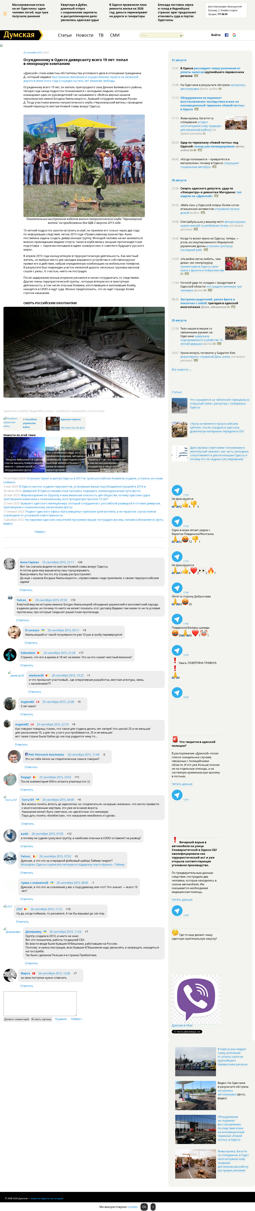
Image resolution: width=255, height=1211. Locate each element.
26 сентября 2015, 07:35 (47, 834)
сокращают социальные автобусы (209, 165)
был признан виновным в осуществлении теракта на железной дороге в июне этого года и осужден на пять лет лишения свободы (80, 79)
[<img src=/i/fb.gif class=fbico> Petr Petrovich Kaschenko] (14, 762)
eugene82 (27, 702)
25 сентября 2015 (32, 52)
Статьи (65, 35)
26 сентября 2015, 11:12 (46, 909)
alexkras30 (36, 675)
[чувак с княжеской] (9, 890)
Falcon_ (22, 600)
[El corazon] (14, 638)
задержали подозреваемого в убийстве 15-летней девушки (201, 340)
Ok (144, 1207)
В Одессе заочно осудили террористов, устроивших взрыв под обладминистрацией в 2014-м (82, 486)
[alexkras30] (16, 675)
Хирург (26, 777)
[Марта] (9, 981)
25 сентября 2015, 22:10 (53, 724)
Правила (61, 1019)
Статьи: (177, 392)
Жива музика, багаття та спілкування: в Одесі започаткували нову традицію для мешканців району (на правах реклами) (233, 1160)
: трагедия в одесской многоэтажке (209, 305)
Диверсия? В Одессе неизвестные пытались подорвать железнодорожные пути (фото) (82, 491)
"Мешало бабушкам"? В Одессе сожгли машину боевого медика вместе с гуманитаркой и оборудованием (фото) (24, 465)
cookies (133, 1207)
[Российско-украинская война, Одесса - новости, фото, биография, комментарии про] (12, 426)
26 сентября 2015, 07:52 (55, 856)
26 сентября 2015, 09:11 (63, 630)
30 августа (179, 180)
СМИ (115, 35)
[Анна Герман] (9, 569)
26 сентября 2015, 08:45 (72, 883)
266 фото (80, 427)
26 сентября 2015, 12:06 (54, 973)
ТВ (101, 35)
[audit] (9, 841)
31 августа (179, 60)
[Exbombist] (9, 660)
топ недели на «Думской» (210, 194)
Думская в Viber (182, 1025)
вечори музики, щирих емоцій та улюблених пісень (213, 223)
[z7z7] (7, 906)
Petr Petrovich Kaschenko (46, 754)
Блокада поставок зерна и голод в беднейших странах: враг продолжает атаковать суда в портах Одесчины (177, 12)
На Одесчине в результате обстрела (205, 85)
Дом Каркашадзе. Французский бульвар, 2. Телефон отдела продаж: (225, 10)
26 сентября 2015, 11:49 (83, 754)
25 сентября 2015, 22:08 (58, 702)
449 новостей (67, 427)
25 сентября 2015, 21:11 (58, 562)
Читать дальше (182, 784)
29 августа (179, 320)
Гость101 (28, 800)
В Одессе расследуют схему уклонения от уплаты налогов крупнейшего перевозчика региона (232, 1056)
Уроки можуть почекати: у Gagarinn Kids (207, 353)
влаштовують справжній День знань (205, 357)
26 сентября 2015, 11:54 (65, 932)
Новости (84, 35)
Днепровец (33, 932)
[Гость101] (10, 800)
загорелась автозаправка (227, 1092)
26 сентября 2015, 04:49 (58, 800)
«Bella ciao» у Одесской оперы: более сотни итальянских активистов (209, 207)
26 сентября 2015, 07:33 (51, 600)
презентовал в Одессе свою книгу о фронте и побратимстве (202, 268)
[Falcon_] (10, 599)
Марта (25, 973)
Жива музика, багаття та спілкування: (196, 120)
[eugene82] (9, 709)
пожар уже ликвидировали (214, 146)
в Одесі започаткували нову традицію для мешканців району (200, 126)
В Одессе (187, 68)
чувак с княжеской (34, 883)
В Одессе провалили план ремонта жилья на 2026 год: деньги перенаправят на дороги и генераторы (128, 10)
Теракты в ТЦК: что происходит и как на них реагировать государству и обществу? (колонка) (107, 465)
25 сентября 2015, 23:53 (55, 777)
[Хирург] (9, 784)
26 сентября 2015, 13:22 (68, 675)
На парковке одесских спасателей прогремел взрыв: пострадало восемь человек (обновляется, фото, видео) (83, 521)
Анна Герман (29, 562)
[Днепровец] (12, 932)
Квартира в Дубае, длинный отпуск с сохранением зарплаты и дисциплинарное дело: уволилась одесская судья (80, 12)
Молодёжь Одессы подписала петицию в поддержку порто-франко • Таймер (73, 864)
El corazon (32, 630)
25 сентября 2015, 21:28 (59, 653)
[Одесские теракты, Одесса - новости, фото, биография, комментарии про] (53, 429)
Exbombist (28, 653)
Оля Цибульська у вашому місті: (202, 222)
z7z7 (19, 909)
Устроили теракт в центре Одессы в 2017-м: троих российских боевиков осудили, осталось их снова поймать (83, 480)
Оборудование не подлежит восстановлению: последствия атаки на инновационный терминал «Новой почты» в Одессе (212, 103)
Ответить (26, 590)
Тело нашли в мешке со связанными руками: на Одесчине (196, 332)
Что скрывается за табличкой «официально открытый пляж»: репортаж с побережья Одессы (220, 403)
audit (24, 834)
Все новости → (182, 369)
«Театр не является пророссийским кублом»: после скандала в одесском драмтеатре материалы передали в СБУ (217, 427)
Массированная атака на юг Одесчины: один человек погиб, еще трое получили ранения (30, 10)
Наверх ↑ (41, 532)
